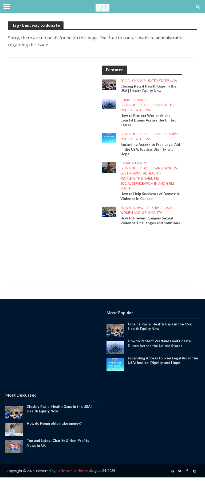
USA (174, 81)
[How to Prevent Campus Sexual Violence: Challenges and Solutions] (109, 211)
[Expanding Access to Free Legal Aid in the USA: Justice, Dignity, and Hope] (109, 137)
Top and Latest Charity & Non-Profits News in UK (58, 442)
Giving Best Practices (138, 105)
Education (129, 208)
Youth (126, 189)
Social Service (168, 134)
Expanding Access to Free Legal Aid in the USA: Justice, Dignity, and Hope (150, 149)
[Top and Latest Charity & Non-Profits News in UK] (14, 446)
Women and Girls (159, 184)
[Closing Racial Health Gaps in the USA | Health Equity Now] (109, 84)
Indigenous (167, 168)
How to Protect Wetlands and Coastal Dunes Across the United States (148, 120)
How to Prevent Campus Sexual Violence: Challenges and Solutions (150, 220)
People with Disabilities (139, 179)
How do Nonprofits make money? (54, 423)
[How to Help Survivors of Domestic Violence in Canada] (109, 166)
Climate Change (133, 100)
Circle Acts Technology (74, 470)
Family (140, 163)
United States (158, 81)
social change (132, 81)
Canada (127, 163)
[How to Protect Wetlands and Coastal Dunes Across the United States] (109, 103)
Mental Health (147, 174)
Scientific (165, 105)
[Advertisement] (54, 110)
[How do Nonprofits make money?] (14, 429)
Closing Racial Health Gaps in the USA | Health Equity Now (148, 88)
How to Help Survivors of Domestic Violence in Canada (150, 196)
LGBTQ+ (126, 174)
